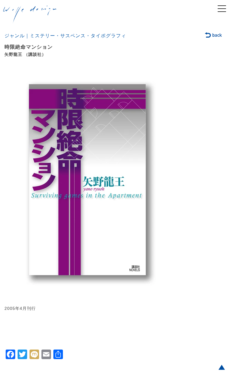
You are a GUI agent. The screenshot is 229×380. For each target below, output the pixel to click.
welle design (30, 14)
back (213, 35)
